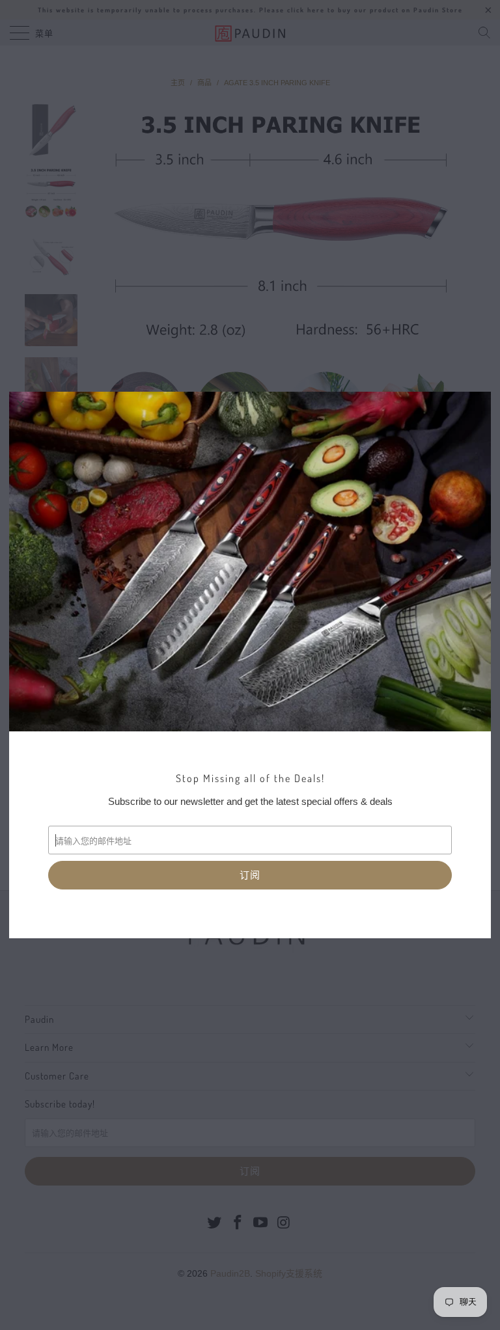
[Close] (21, 403)
